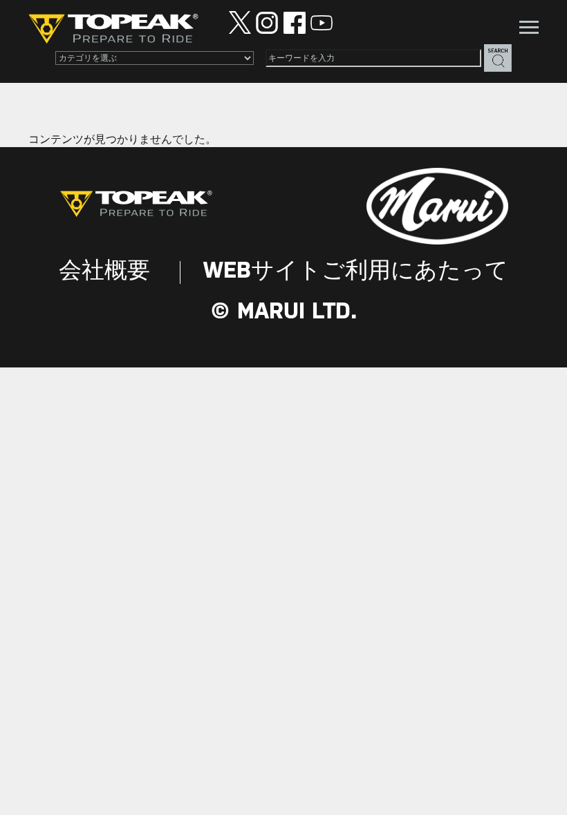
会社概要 (104, 271)
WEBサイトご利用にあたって (355, 271)
